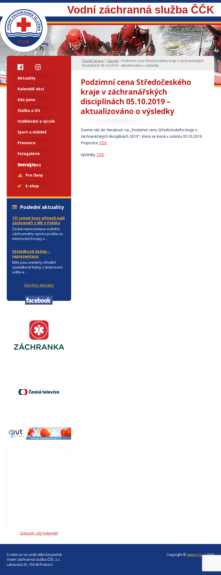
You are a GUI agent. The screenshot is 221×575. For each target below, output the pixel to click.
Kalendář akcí (31, 88)
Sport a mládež (32, 132)
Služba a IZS (29, 110)
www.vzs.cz (196, 554)
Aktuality (27, 78)
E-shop (32, 185)
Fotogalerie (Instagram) (29, 155)
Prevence (27, 142)
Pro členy (34, 175)
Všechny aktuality (39, 285)
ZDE (103, 142)
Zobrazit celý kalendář (39, 533)
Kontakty (27, 164)
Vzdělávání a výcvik (36, 121)
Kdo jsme (26, 99)
